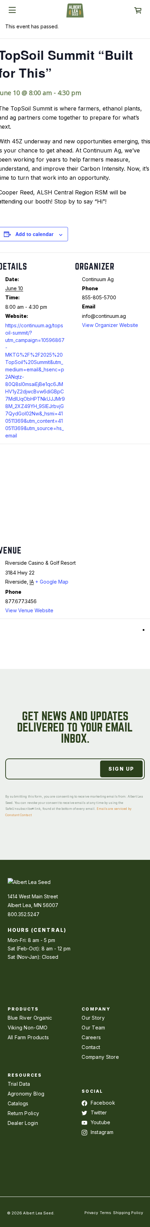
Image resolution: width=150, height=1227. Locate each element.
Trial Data (19, 1084)
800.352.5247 (23, 914)
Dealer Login (23, 1123)
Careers (91, 1037)
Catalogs (18, 1103)
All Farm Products (28, 1037)
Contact (91, 1047)
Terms (105, 1212)
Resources (25, 1075)
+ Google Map (51, 582)
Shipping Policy (128, 1212)
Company (96, 1009)
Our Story (93, 1018)
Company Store (100, 1057)
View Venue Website (29, 610)
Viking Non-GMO (28, 1027)
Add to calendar (34, 233)
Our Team (93, 1027)
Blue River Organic (30, 1018)
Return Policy (23, 1113)
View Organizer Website (110, 325)
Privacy (91, 1212)
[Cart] (137, 10)
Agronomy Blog (26, 1094)
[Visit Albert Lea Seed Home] (75, 13)
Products (23, 1009)
